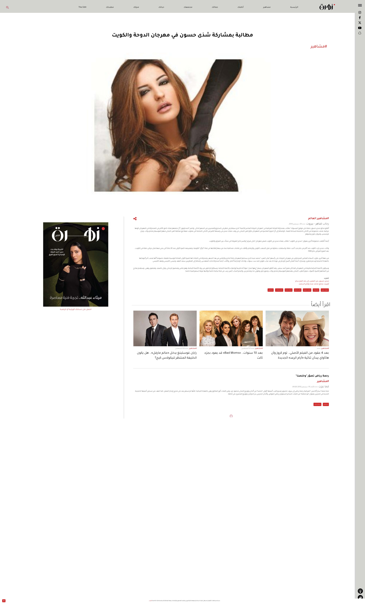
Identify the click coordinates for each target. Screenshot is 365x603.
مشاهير (267, 7)
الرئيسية (294, 7)
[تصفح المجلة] (360, 597)
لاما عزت (324, 386)
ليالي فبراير (297, 290)
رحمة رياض (317, 404)
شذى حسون (307, 290)
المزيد (150, 600)
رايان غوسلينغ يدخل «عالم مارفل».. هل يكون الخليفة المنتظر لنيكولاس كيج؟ (167, 355)
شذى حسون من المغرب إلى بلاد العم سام (312, 281)
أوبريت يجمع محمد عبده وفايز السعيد (314, 284)
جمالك (215, 7)
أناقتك (241, 7)
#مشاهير (325, 349)
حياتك (161, 7)
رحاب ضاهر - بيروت (317, 224)
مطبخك (110, 7)
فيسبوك (316, 290)
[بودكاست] (360, 591)
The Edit (82, 7)
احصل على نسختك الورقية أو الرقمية (75, 310)
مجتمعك (188, 7)
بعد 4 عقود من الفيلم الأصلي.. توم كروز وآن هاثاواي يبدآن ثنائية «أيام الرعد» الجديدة (300, 355)
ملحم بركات (279, 290)
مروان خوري (325, 290)
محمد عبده (289, 290)
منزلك (136, 7)
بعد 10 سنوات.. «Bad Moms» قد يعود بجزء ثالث (234, 355)
